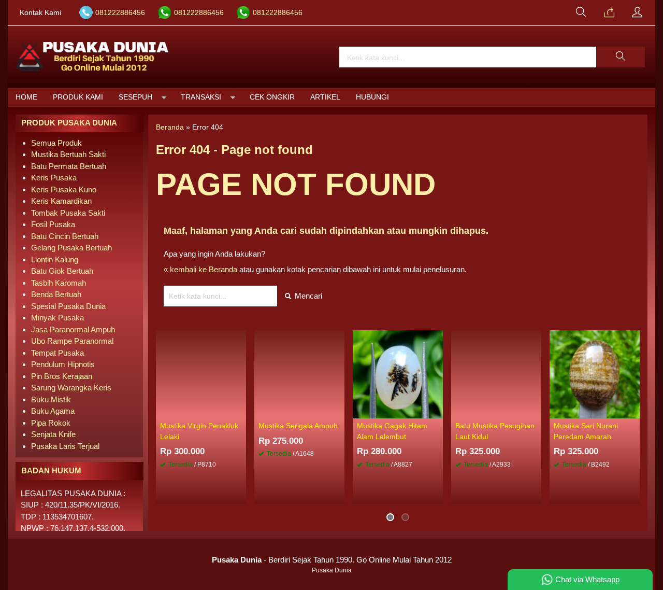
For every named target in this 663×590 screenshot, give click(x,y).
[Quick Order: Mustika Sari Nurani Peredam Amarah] (633, 410)
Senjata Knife (53, 434)
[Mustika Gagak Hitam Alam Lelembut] (398, 373)
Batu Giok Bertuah (62, 270)
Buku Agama (53, 410)
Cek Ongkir (272, 97)
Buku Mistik (51, 399)
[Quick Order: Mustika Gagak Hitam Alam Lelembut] (436, 410)
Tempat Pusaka (57, 352)
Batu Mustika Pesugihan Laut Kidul (495, 431)
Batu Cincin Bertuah (64, 236)
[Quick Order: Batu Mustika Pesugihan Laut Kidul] (535, 410)
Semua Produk (56, 142)
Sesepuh (135, 97)
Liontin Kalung (54, 259)
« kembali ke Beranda (200, 269)
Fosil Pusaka (53, 224)
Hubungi (372, 97)
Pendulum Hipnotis (63, 364)
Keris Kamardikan (61, 200)
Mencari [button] (307, 295)
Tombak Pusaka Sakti (68, 212)
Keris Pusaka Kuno (63, 189)
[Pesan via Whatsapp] (609, 13)
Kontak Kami (40, 13)
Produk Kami (78, 97)
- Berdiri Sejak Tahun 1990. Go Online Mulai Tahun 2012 (332, 559)
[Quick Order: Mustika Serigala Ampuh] (338, 410)
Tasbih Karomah (58, 282)
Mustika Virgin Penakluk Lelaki (199, 431)
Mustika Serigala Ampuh (298, 426)
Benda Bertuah (56, 294)
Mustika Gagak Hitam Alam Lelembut (392, 431)
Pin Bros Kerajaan (61, 376)
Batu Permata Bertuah (68, 166)
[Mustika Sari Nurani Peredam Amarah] (595, 373)
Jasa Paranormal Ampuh (73, 329)
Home (26, 97)
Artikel (325, 97)
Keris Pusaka (54, 177)
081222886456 (120, 13)
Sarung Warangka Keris (71, 387)
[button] (620, 57)
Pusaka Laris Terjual (65, 446)
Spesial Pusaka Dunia (68, 306)
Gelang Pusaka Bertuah (71, 247)
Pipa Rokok (50, 422)
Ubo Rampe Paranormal (72, 340)
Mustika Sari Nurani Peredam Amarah (586, 431)
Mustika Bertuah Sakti (68, 154)
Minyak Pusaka (57, 317)
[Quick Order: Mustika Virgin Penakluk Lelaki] (240, 410)
